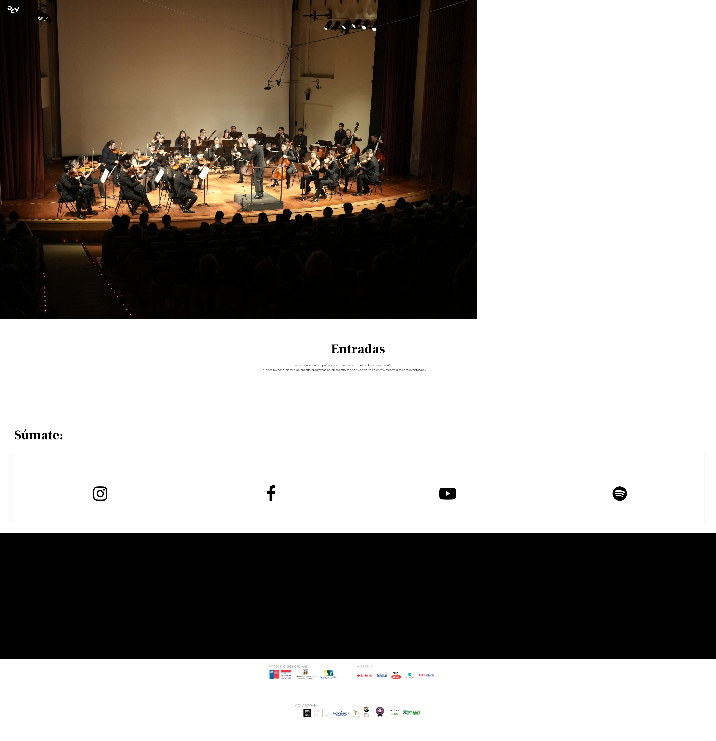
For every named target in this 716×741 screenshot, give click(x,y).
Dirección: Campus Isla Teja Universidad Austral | (386, 581)
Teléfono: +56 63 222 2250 (327, 606)
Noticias (253, 602)
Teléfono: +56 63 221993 (383, 597)
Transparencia (258, 591)
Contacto (254, 597)
